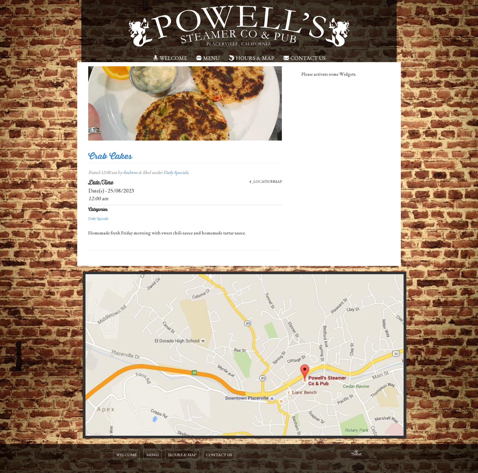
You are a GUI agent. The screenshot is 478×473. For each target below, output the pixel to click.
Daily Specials (175, 172)
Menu (211, 58)
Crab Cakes (110, 156)
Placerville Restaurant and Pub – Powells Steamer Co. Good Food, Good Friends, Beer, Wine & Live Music (239, 26)
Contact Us (308, 58)
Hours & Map (255, 58)
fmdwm (130, 172)
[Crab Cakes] (185, 102)
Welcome (173, 58)
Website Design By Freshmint (356, 454)
